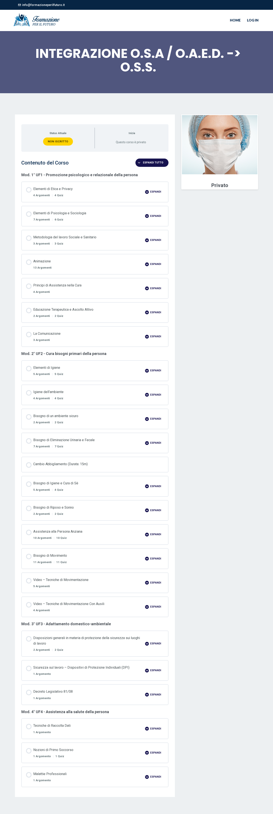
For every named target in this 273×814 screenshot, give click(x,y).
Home (235, 20)
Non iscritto (58, 141)
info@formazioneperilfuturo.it (43, 5)
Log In (252, 20)
